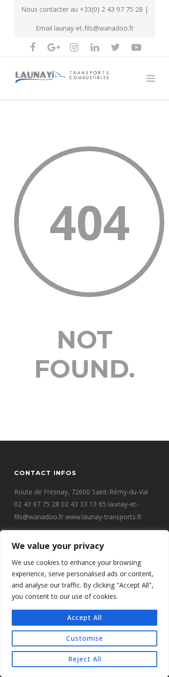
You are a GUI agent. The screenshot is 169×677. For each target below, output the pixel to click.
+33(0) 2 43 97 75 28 (111, 9)
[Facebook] (32, 47)
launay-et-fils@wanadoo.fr (94, 28)
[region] (84, 603)
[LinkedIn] (94, 47)
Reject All (84, 658)
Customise (84, 638)
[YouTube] (136, 47)
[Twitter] (115, 47)
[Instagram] (74, 47)
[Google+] (53, 47)
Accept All (84, 617)
